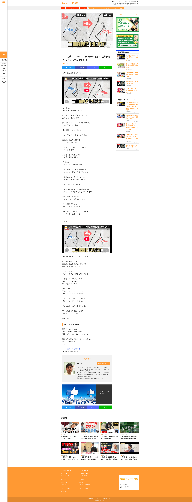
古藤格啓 (63, 484)
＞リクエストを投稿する (71, 349)
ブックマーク (93, 67)
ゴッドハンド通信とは (85, 489)
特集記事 (4, 78)
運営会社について (107, 498)
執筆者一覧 (64, 491)
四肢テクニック (65, 475)
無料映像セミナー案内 (4, 60)
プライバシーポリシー (92, 498)
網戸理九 (82, 482)
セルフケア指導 (3, 82)
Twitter (69, 67)
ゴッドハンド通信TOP (4, 54)
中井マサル (64, 482)
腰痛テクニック (3, 74)
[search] (137, 15)
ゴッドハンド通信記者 (85, 484)
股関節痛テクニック (84, 473)
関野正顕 (63, 479)
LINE (105, 67)
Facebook (81, 67)
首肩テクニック (3, 69)
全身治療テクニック (3, 64)
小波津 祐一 (82, 479)
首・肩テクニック (84, 470)
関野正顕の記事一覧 (103, 363)
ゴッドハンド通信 (69, 3)
